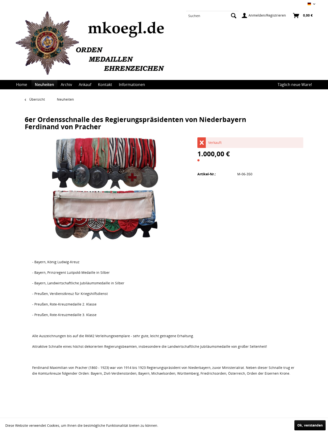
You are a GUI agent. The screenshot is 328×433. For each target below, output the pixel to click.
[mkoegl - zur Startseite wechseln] (92, 45)
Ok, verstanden (310, 425)
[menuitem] (212, 15)
